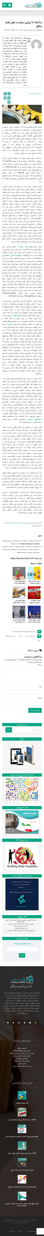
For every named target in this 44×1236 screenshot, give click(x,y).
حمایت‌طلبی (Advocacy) (22, 1050)
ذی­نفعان (10, 324)
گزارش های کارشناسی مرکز (22, 1056)
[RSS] (13, 1022)
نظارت (38, 641)
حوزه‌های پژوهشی (22, 1058)
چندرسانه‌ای (22, 1063)
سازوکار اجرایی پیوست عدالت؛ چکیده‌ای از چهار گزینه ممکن (22, 1136)
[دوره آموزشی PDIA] (22, 856)
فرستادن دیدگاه (35, 710)
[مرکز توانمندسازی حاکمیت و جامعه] (33, 5)
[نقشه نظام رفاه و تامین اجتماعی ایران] (22, 789)
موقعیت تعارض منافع (13, 255)
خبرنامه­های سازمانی (35, 419)
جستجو (8, 730)
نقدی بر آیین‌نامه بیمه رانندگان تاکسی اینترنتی (21, 924)
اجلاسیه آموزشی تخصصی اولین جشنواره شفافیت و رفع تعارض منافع (21, 921)
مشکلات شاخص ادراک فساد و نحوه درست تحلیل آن (22, 1187)
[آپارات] (24, 1022)
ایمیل (39, 698)
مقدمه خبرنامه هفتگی (10, 636)
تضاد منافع (24, 246)
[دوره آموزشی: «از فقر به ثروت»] (22, 894)
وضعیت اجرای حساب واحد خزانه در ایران (22, 1170)
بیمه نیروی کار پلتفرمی (21, 928)
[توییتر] (7, 1022)
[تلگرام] (30, 1022)
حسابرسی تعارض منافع (21, 926)
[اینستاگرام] (35, 1022)
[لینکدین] (19, 1022)
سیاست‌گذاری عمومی (30, 636)
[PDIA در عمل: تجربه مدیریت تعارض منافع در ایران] (22, 1145)
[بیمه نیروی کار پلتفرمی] (22, 1095)
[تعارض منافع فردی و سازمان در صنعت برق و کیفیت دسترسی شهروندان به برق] (22, 1196)
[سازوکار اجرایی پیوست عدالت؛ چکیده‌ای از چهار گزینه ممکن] (22, 1129)
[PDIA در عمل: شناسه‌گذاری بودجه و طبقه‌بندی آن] (22, 1112)
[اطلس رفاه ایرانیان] (22, 822)
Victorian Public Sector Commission (30, 544)
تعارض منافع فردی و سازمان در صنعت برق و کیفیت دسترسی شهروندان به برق (22, 1204)
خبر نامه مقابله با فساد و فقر (22, 1066)
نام (40, 687)
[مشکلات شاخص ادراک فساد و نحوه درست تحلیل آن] (22, 1179)
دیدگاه (39, 665)
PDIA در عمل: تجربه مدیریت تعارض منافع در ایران (22, 1153)
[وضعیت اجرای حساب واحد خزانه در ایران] (22, 1162)
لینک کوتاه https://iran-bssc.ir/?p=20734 (26, 558)
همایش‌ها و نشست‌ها (22, 1061)
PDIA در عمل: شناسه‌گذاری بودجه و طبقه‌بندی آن (22, 1120)
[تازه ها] (22, 755)
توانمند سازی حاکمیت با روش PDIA (22, 1053)
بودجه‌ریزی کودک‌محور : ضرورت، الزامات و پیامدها (20, 930)
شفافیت (14, 315)
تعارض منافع (22, 1048)
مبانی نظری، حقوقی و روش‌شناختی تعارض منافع (24, 632)
